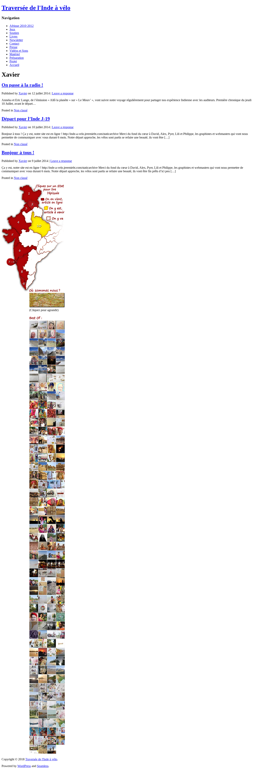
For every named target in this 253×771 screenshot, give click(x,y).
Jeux (12, 29)
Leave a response (63, 93)
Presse (13, 47)
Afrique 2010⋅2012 (21, 25)
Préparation (16, 57)
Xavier (23, 93)
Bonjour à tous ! (18, 152)
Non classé (20, 110)
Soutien (14, 33)
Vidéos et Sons (18, 50)
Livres (13, 36)
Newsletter (16, 40)
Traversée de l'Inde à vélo (36, 7)
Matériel (14, 54)
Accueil (14, 65)
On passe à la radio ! (22, 85)
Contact (14, 43)
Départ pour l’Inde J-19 (26, 118)
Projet (13, 61)
